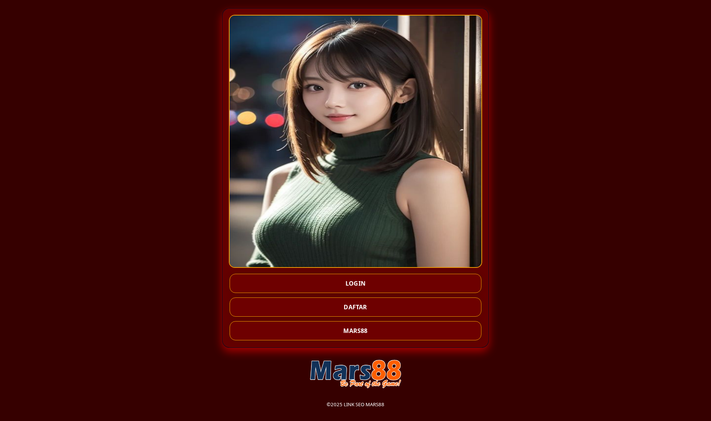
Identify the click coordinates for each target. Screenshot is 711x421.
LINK (349, 404)
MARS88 (355, 331)
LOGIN (355, 283)
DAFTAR (355, 307)
